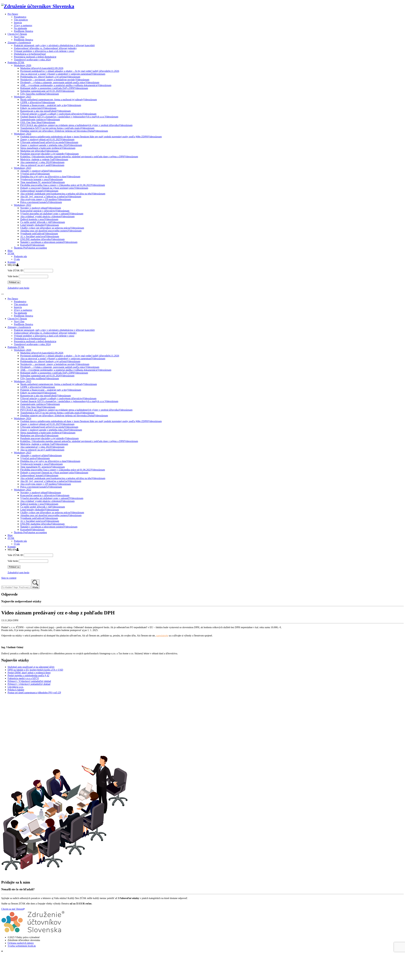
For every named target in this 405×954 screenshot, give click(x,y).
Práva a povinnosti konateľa (41, 202)
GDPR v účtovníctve (37, 102)
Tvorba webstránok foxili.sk (22, 945)
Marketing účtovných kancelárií (41, 68)
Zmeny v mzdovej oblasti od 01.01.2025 (47, 139)
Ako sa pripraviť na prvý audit (42, 165)
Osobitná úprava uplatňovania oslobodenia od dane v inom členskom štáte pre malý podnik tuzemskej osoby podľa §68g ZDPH (91, 136)
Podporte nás (20, 256)
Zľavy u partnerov (23, 25)
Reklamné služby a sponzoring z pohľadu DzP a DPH (54, 88)
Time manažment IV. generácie (42, 182)
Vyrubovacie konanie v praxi (41, 179)
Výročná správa (35, 173)
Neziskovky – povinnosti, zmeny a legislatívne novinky (54, 79)
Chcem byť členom (17, 34)
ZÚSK (11, 253)
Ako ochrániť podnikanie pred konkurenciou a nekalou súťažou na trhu (62, 193)
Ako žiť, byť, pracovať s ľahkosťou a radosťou (50, 196)
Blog (10, 250)
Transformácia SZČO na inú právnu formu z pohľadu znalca (57, 128)
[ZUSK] (37, 6)
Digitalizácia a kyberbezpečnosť (30, 54)
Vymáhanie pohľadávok (39, 233)
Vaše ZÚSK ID (15, 270)
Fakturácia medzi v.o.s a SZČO (23, 678)
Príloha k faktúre (16, 689)
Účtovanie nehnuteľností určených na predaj (49, 142)
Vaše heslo (13, 276)
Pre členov (13, 14)
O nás (17, 259)
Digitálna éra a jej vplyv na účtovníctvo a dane (50, 176)
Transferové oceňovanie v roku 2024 (32, 59)
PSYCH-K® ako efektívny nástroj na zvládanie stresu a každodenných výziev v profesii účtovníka (76, 125)
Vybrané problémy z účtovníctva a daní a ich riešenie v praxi (44, 51)
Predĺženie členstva (23, 31)
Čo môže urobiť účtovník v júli (42, 222)
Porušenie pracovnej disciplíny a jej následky (49, 153)
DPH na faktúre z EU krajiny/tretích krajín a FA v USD (35, 669)
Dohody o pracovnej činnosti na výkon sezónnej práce (54, 188)
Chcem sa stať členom (12, 909)
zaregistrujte (162, 635)
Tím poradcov (21, 19)
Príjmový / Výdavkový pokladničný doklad (29, 681)
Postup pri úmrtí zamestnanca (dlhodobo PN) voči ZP (34, 692)
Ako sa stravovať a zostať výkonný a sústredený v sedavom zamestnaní (62, 74)
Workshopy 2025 (22, 96)
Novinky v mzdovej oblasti (40, 208)
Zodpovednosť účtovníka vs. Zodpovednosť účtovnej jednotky (45, 48)
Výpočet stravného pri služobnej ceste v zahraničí (51, 213)
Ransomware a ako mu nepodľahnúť (45, 111)
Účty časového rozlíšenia (39, 94)
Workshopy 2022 (22, 205)
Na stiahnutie (20, 28)
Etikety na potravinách (38, 108)
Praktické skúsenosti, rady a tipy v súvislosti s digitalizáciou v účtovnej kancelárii (54, 45)
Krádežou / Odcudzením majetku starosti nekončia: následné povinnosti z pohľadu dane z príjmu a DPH (79, 156)
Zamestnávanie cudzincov (40, 119)
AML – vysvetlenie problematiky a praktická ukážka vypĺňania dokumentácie (65, 85)
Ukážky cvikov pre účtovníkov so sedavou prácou (52, 228)
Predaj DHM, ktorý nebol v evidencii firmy (29, 672)
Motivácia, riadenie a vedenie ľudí (44, 159)
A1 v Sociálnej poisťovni (39, 236)
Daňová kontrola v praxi (39, 219)
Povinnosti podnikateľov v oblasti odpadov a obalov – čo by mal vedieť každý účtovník (69, 71)
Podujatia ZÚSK (16, 62)
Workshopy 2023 (22, 168)
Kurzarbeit (32, 245)
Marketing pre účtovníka (39, 151)
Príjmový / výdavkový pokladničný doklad (29, 684)
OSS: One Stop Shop (37, 122)
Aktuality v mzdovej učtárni (41, 170)
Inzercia (18, 22)
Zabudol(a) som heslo (18, 288)
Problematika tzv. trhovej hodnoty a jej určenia (50, 76)
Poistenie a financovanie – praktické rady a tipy (50, 105)
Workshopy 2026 (22, 65)
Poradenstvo (20, 17)
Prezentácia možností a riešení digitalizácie (35, 56)
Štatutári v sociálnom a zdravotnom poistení (48, 242)
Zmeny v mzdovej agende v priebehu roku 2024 (51, 145)
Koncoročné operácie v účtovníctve (44, 210)
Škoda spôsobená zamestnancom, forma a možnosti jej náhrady (58, 99)
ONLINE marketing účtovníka (42, 239)
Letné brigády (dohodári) (39, 225)
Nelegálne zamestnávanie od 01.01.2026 (47, 91)
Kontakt (12, 262)
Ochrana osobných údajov (21, 943)
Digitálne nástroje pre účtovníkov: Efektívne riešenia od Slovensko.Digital (64, 131)
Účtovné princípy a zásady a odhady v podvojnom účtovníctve (58, 113)
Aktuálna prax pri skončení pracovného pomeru (50, 230)
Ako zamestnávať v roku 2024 (42, 162)
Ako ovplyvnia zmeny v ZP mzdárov (45, 199)
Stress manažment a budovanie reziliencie (47, 148)
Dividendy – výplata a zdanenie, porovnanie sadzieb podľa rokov (59, 82)
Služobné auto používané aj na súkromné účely (31, 667)
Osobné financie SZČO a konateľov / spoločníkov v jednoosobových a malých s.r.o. (69, 116)
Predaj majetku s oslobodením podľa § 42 (28, 675)
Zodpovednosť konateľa (39, 190)
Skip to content (8, 578)
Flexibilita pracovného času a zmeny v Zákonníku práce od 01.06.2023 (62, 185)
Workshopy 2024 (22, 133)
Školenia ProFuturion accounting (30, 247)
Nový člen (19, 36)
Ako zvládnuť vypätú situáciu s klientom (47, 216)
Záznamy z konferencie (19, 42)
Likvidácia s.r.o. (16, 687)
